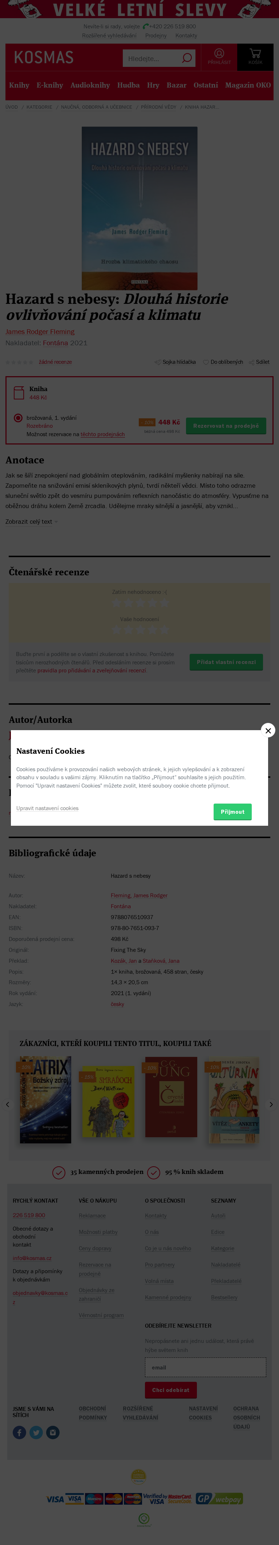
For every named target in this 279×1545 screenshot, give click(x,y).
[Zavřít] (268, 730)
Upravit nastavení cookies (47, 808)
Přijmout (232, 811)
